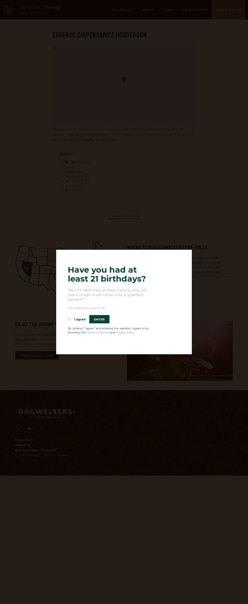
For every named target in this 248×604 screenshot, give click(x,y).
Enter (99, 319)
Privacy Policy (125, 332)
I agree (80, 319)
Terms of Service (98, 332)
